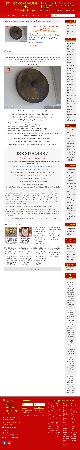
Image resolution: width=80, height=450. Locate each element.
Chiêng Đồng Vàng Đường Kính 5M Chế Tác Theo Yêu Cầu (11, 240)
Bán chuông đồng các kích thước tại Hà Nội (54, 236)
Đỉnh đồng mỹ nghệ (74, 433)
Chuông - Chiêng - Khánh (21, 21)
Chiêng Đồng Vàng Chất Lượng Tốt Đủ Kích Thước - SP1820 (25, 240)
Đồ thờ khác (71, 120)
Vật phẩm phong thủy (73, 428)
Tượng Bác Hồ (65, 405)
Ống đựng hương (50, 425)
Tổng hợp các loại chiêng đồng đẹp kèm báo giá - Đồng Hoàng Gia (25, 259)
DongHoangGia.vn (14, 430)
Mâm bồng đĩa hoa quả (58, 420)
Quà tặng (70, 269)
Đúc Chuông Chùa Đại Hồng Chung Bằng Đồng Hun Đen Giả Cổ (39, 239)
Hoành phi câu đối (50, 413)
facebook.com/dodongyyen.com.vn (36, 181)
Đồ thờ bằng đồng (51, 405)
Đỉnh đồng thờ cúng (51, 409)
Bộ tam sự (70, 65)
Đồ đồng (50, 432)
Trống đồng (71, 229)
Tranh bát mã (71, 186)
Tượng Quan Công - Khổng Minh (65, 422)
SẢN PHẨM (24, 16)
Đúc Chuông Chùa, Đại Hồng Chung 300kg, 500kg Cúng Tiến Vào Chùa (11, 259)
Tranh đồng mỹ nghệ (73, 406)
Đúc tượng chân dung (66, 437)
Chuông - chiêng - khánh (58, 426)
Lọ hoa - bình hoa (58, 431)
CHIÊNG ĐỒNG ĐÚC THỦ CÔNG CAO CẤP (44, 27)
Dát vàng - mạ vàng (74, 439)
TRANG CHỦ (13, 16)
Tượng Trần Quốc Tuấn (66, 414)
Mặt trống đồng (65, 445)
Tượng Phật (71, 154)
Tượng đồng (71, 152)
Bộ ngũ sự (70, 68)
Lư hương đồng (58, 407)
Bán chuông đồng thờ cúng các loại (54, 253)
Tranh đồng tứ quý (73, 416)
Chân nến (70, 82)
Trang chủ (9, 21)
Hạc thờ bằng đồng (51, 429)
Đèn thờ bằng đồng (58, 411)
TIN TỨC (45, 16)
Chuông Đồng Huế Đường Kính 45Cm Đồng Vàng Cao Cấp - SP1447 (39, 259)
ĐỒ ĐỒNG (24, 153)
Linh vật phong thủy (73, 422)
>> (39, 269)
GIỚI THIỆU (35, 16)
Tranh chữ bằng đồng (74, 411)
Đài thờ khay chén (58, 415)
